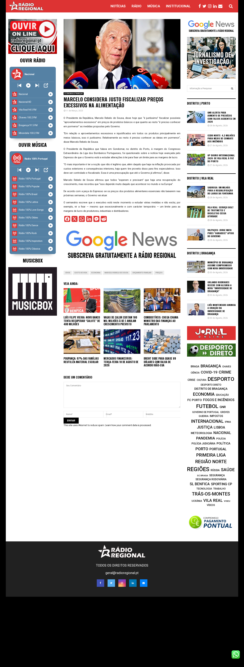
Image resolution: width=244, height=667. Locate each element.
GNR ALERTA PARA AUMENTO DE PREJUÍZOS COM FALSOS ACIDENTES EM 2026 (221, 117)
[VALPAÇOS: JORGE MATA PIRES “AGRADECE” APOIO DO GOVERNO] (196, 234)
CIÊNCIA (195, 372)
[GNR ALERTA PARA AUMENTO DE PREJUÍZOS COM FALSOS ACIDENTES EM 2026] (196, 117)
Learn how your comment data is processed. (128, 425)
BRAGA (195, 366)
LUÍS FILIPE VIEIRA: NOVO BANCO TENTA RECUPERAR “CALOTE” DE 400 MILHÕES (82, 320)
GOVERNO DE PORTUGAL (205, 412)
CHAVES (226, 366)
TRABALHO (219, 488)
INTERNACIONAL (207, 421)
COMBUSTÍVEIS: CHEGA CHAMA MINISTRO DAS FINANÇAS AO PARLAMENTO (161, 320)
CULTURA (201, 380)
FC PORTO (194, 400)
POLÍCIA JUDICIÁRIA (203, 443)
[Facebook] (201, 6)
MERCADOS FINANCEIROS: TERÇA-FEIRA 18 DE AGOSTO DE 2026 (121, 361)
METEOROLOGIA (201, 433)
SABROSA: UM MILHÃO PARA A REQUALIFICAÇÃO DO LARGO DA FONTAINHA (220, 190)
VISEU (227, 501)
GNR (223, 407)
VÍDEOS (211, 505)
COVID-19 (209, 372)
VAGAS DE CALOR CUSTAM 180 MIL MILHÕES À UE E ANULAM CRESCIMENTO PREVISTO (120, 320)
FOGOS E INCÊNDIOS (218, 400)
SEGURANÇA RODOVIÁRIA (211, 479)
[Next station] (19, 85)
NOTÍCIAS (118, 6)
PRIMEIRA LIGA (211, 455)
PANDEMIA (205, 438)
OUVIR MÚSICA (33, 144)
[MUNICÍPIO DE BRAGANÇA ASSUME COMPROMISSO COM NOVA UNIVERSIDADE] (196, 267)
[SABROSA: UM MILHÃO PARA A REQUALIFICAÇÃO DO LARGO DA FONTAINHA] (196, 192)
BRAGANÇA (211, 366)
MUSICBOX (33, 260)
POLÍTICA (223, 443)
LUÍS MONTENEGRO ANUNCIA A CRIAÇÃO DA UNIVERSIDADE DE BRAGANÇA (221, 309)
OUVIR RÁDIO (32, 60)
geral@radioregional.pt (122, 573)
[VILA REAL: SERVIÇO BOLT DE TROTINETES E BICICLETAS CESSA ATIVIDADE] (196, 212)
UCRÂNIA (197, 501)
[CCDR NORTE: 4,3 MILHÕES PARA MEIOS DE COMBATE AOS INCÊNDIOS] (196, 140)
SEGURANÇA (217, 475)
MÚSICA (153, 6)
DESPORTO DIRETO (211, 384)
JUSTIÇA (204, 427)
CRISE (67, 273)
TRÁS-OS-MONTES (211, 494)
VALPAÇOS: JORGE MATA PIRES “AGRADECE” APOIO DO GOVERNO (220, 233)
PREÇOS (159, 273)
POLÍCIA (221, 438)
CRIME (225, 372)
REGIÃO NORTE (211, 461)
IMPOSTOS (216, 416)
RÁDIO (136, 6)
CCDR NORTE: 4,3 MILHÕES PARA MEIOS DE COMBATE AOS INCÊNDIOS (221, 138)
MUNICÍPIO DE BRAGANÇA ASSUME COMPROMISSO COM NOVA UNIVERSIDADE (220, 265)
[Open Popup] (46, 85)
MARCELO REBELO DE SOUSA (116, 273)
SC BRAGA (202, 475)
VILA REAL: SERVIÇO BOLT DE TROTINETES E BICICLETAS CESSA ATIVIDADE (220, 211)
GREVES (225, 412)
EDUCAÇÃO (222, 394)
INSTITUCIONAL (178, 6)
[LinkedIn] (215, 6)
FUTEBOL (207, 406)
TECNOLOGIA (204, 488)
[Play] (28, 85)
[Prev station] (37, 85)
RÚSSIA (215, 470)
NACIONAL (222, 433)
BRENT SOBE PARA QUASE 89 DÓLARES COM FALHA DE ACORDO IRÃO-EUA (160, 361)
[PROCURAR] (232, 88)
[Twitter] (205, 6)
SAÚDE (228, 469)
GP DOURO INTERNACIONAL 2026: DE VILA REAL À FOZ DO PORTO (221, 158)
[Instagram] (210, 6)
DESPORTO (221, 379)
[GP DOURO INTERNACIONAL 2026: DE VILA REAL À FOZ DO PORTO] (196, 160)
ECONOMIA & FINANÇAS (73, 93)
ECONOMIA (95, 273)
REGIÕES (198, 469)
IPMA (228, 421)
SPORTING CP (221, 484)
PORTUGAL (218, 449)
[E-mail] (221, 6)
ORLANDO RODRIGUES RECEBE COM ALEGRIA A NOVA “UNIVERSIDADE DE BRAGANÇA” (219, 286)
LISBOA (219, 427)
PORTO (201, 448)
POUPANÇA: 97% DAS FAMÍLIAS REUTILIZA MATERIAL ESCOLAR (81, 360)
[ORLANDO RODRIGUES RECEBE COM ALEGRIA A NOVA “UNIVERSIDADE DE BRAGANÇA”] (196, 287)
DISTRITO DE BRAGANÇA (211, 388)
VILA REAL (213, 500)
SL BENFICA (200, 484)
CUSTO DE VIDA (80, 273)
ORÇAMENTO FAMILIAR (141, 273)
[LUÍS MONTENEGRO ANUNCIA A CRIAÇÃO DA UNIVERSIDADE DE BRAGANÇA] (196, 309)
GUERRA (203, 416)
